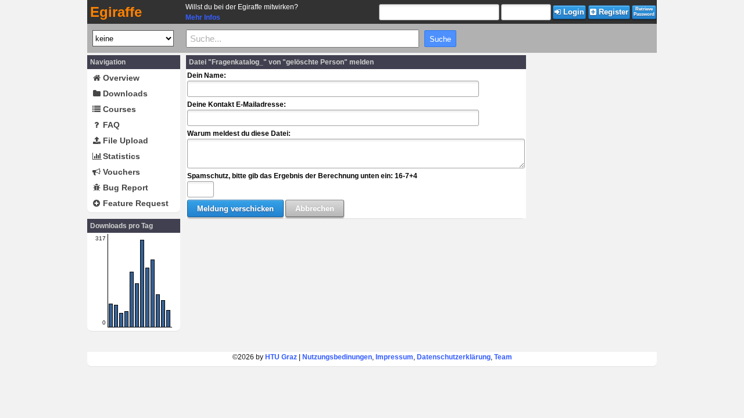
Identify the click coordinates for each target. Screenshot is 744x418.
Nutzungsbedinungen (337, 357)
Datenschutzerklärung (454, 357)
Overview (120, 77)
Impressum (394, 357)
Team (503, 357)
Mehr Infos (202, 17)
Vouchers (120, 171)
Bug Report (124, 187)
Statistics (120, 156)
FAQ (110, 124)
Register (612, 12)
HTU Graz (281, 357)
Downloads (124, 93)
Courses (118, 109)
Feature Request (135, 203)
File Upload (124, 140)
